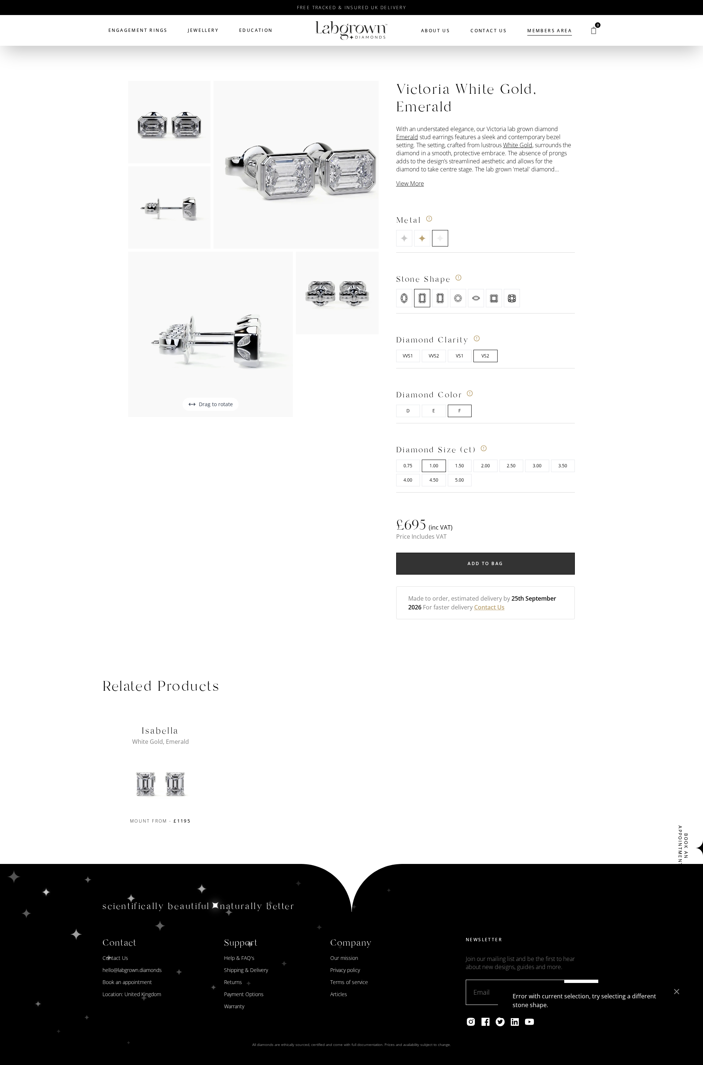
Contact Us (488, 30)
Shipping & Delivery (246, 969)
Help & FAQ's (239, 957)
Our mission (344, 957)
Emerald (407, 137)
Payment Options (244, 994)
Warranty (234, 1006)
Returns (233, 982)
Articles (338, 994)
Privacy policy (345, 969)
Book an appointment (127, 982)
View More (410, 183)
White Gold (517, 145)
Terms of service (349, 982)
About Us (435, 30)
